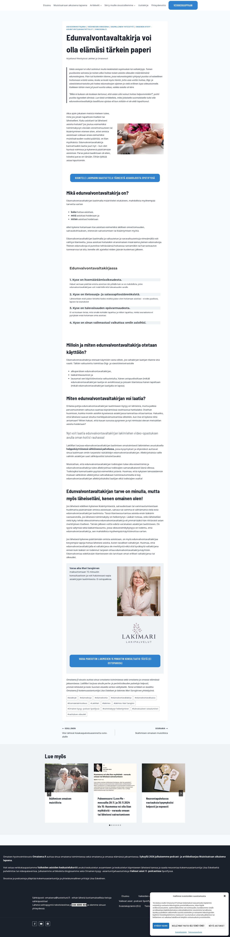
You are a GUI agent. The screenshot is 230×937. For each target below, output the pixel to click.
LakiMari (95, 703)
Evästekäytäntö (181, 932)
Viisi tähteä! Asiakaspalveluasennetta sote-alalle (84, 732)
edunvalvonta (101, 697)
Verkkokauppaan (183, 5)
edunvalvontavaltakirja (121, 697)
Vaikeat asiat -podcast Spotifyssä (136, 900)
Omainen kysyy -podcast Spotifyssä (83, 708)
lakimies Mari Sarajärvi (124, 703)
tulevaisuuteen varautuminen (145, 708)
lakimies (106, 703)
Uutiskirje (143, 5)
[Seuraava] (181, 793)
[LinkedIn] (48, 923)
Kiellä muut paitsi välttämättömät (188, 926)
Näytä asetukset (217, 926)
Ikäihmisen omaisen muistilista (151, 731)
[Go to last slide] (49, 793)
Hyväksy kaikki (161, 926)
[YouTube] (41, 923)
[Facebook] (34, 923)
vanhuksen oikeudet (77, 714)
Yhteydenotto (158, 5)
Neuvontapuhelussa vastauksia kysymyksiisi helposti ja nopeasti (159, 802)
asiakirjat (72, 697)
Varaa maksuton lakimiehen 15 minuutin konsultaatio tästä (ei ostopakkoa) (115, 661)
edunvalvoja (85, 697)
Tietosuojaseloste (195, 932)
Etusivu (47, 5)
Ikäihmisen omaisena (98, 27)
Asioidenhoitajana (76, 27)
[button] (224, 896)
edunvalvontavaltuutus (145, 697)
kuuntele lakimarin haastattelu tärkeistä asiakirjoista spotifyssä (115, 178)
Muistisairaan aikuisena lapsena (70, 5)
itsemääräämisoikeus (77, 703)
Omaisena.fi (101, 29)
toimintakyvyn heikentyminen (116, 708)
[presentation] (66, 777)
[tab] (109, 825)
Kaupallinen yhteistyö (122, 27)
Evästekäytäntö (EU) (130, 906)
